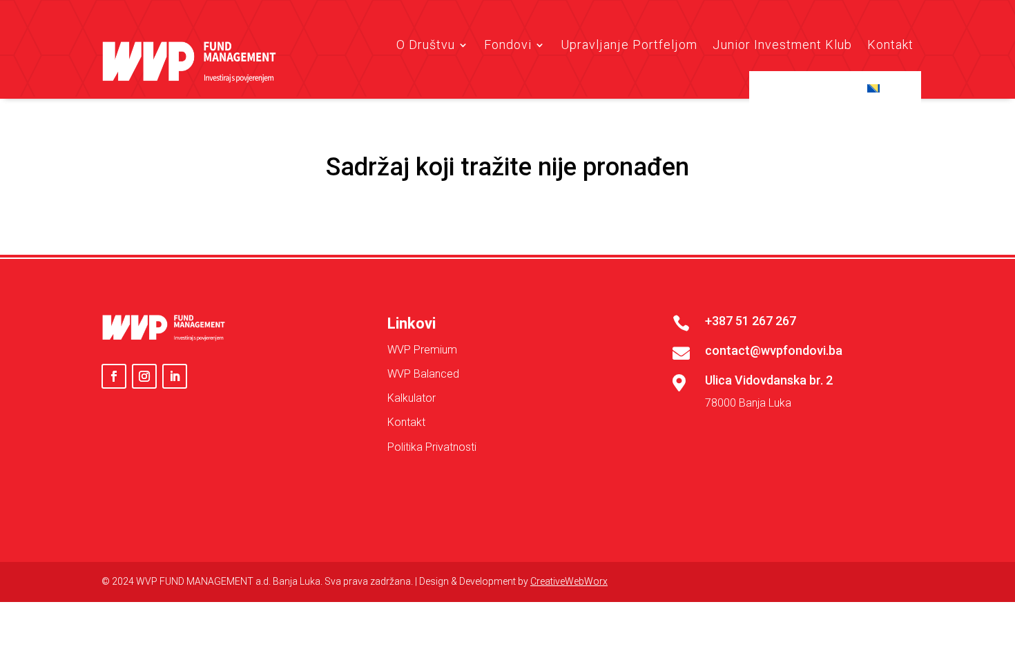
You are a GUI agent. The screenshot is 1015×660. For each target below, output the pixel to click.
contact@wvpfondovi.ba (773, 350)
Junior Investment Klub (782, 44)
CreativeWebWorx (569, 581)
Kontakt (890, 44)
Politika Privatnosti (431, 447)
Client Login (810, 88)
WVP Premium (422, 349)
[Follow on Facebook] (114, 376)
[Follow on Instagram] (144, 376)
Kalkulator (411, 398)
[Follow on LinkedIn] (174, 376)
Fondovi (508, 44)
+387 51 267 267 (750, 320)
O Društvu (425, 44)
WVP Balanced (423, 373)
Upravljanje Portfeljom (629, 44)
